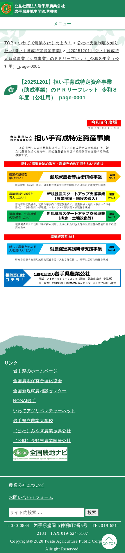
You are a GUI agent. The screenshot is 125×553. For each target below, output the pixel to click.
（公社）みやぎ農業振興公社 (42, 430)
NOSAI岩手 (24, 400)
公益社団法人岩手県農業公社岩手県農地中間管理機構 (40, 9)
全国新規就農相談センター (40, 390)
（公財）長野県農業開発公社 (42, 440)
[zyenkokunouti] (40, 459)
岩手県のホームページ (35, 370)
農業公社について (26, 485)
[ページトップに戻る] (109, 547)
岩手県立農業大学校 (33, 420)
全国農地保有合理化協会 (37, 380)
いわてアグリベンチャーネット (44, 410)
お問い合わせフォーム (31, 497)
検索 (92, 512)
